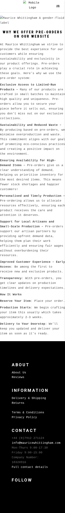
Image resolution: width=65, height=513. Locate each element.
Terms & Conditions (28, 412)
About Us (19, 372)
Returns (18, 403)
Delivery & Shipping (29, 398)
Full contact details (30, 467)
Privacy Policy (24, 417)
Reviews (18, 377)
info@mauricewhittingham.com (36, 443)
